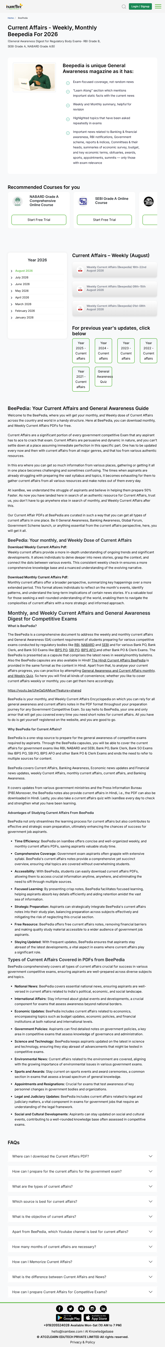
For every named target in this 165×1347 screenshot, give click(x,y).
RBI (76, 645)
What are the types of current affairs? (42, 1186)
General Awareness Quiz (104, 376)
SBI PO (74, 650)
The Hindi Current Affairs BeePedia (118, 660)
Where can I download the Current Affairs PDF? (50, 1156)
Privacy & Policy (82, 1342)
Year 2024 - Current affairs (103, 350)
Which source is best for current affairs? (44, 1201)
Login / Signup (140, 6)
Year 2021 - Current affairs (81, 379)
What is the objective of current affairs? (44, 1216)
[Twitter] (72, 1308)
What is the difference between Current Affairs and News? (59, 1277)
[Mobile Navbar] (157, 7)
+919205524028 (57, 1325)
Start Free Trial (39, 220)
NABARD (88, 645)
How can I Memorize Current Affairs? (42, 1262)
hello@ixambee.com (67, 1331)
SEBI (105, 645)
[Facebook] (61, 1308)
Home (11, 18)
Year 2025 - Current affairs (81, 350)
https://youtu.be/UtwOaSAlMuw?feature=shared (44, 690)
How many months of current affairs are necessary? (54, 1247)
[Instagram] (94, 1308)
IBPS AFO (88, 650)
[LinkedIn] (104, 1308)
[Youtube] (83, 1308)
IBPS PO (61, 650)
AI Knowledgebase (99, 1331)
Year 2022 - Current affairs (148, 350)
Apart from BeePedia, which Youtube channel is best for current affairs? (70, 1231)
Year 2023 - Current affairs (126, 350)
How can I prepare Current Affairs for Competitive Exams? (59, 1292)
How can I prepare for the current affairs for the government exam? (67, 1171)
